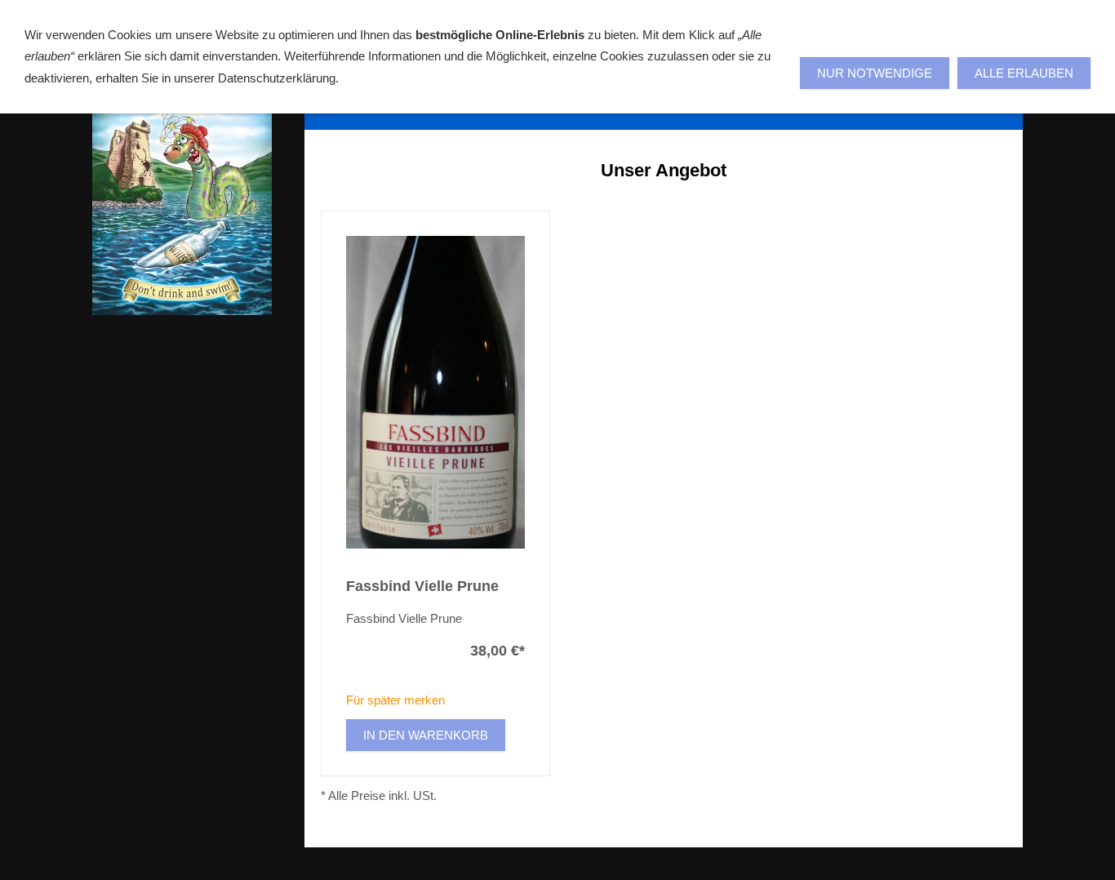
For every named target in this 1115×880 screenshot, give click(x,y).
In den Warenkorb (425, 735)
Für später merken (395, 700)
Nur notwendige (874, 73)
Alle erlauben (1024, 73)
